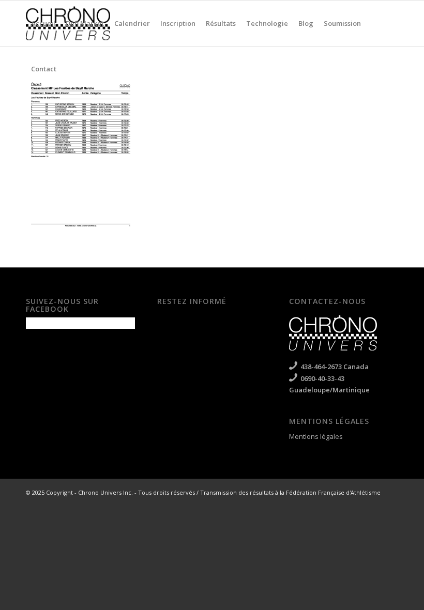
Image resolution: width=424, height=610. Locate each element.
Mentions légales (316, 436)
